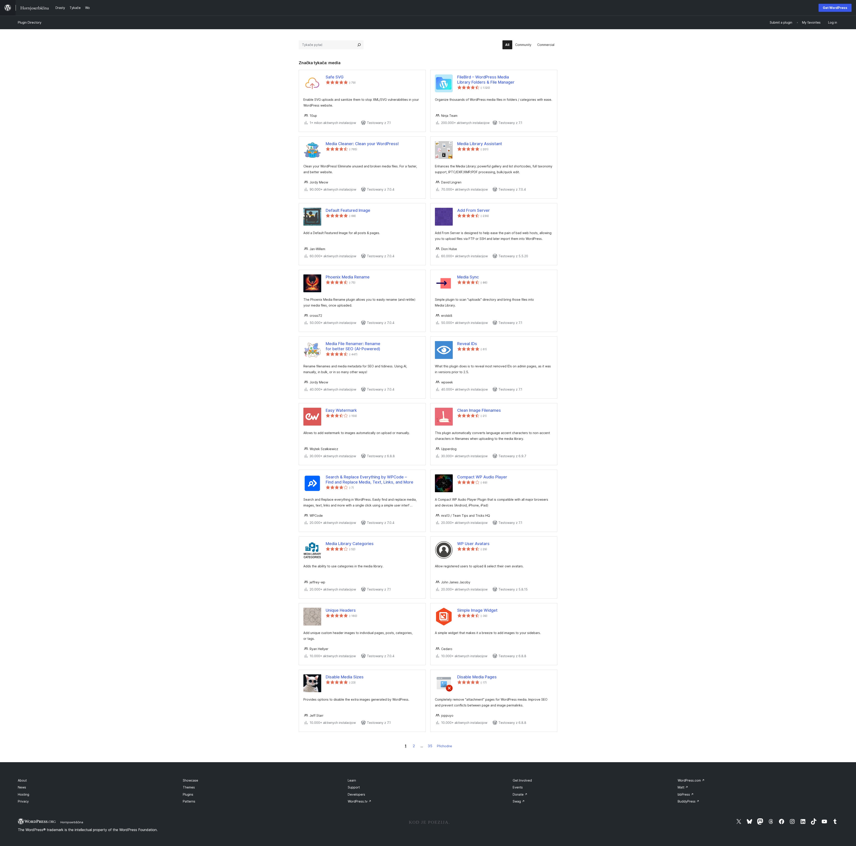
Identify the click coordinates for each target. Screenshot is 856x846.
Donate (520, 794)
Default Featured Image (348, 210)
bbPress (686, 794)
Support (354, 787)
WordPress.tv (359, 801)
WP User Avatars (473, 543)
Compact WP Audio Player (482, 477)
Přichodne (444, 746)
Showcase (190, 780)
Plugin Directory (29, 22)
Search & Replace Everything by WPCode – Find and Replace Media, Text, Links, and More (369, 479)
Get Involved (522, 780)
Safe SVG (335, 77)
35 (430, 746)
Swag (519, 801)
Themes (189, 787)
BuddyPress (688, 801)
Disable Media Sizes (345, 677)
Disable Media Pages (477, 677)
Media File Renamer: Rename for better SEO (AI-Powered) (353, 346)
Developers (356, 794)
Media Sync (468, 277)
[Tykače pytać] (359, 44)
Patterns (189, 801)
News (22, 787)
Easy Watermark (341, 410)
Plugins (188, 794)
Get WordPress (835, 8)
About (22, 780)
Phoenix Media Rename (348, 277)
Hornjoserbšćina (71, 822)
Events (518, 787)
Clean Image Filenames (479, 410)
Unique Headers (341, 610)
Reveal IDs (467, 343)
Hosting (23, 794)
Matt (683, 787)
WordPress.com (691, 780)
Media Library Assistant (479, 143)
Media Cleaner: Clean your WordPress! (362, 143)
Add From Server (473, 210)
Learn (352, 780)
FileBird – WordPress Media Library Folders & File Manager (485, 79)
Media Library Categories (350, 543)
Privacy (23, 801)
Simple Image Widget (477, 610)
